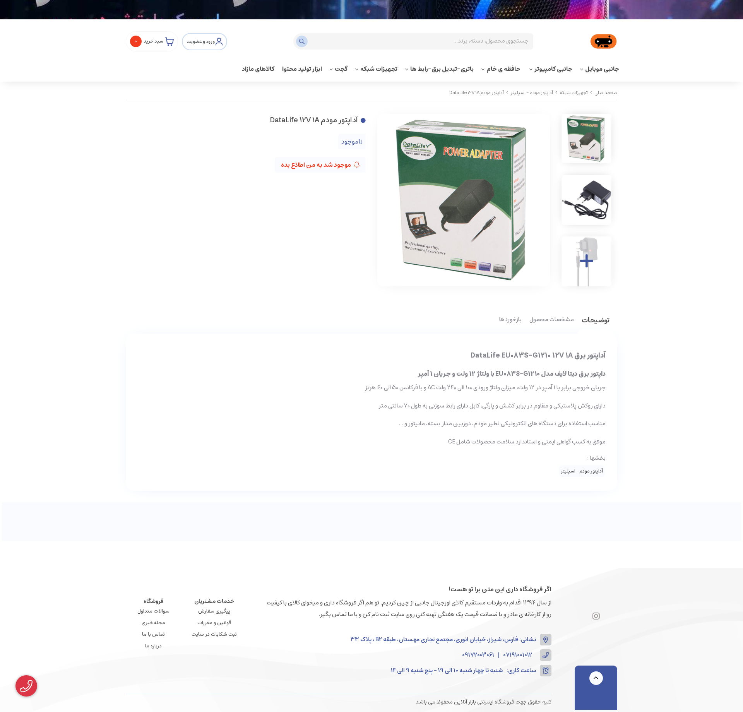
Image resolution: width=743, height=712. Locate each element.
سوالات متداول (153, 611)
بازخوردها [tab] (510, 320)
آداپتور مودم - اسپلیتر (531, 93)
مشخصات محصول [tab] (551, 320)
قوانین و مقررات (214, 622)
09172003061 (478, 655)
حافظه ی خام (504, 69)
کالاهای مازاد (258, 69)
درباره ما (153, 646)
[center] (302, 41)
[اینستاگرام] (596, 616)
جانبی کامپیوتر (553, 69)
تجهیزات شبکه (378, 69)
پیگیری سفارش (214, 611)
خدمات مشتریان (214, 601)
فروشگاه (153, 601)
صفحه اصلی (605, 93)
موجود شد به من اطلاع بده (316, 164)
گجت (341, 69)
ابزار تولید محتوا (302, 69)
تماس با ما (153, 634)
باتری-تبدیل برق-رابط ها (442, 69)
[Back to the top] (596, 678)
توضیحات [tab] (595, 321)
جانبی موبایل (602, 69)
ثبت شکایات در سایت (214, 634)
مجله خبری (153, 622)
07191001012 (517, 655)
